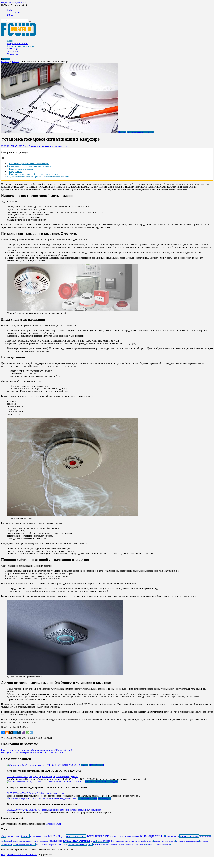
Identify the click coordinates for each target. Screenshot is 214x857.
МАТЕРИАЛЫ (96, 765)
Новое (10, 41)
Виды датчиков (15, 171)
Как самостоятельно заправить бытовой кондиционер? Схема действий (36, 750)
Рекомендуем (111, 781)
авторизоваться (53, 823)
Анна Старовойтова (33, 146)
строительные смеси (117, 844)
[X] (11, 732)
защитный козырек (11, 841)
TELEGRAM (13, 12)
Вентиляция (13, 48)
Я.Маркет (12, 15)
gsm (3, 835)
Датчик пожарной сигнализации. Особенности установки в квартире (39, 177)
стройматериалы (61, 776)
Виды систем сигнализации (21, 169)
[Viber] (23, 732)
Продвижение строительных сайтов (19, 854)
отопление (83, 810)
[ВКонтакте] (3, 732)
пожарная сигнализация (187, 841)
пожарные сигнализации (55, 146)
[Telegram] (31, 732)
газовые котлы (173, 836)
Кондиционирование (17, 43)
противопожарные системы (51, 844)
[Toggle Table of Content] (3, 158)
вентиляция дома (98, 836)
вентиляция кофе (117, 836)
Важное (15, 61)
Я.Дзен (10, 10)
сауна (90, 844)
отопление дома (121, 841)
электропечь (166, 844)
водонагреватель (55, 793)
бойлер (42, 793)
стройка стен (45, 776)
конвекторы (71, 810)
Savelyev (33, 810)
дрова (44, 810)
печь (151, 841)
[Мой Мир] (15, 732)
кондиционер (55, 840)
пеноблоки (144, 841)
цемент (74, 776)
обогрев (99, 841)
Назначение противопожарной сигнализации (29, 163)
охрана (131, 841)
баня (18, 836)
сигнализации (101, 844)
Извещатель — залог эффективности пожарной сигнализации (32, 752)
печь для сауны (170, 841)
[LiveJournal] (19, 732)
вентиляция (56, 836)
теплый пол (95, 810)
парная (137, 841)
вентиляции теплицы (38, 836)
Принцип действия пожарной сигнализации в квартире (33, 174)
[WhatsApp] (27, 732)
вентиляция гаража (76, 836)
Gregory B (33, 776)
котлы (93, 841)
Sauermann (11, 836)
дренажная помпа (189, 836)
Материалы (12, 54)
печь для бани (159, 841)
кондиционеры (76, 840)
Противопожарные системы (21, 46)
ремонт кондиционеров (77, 844)
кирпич (36, 841)
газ (39, 810)
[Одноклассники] (7, 732)
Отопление (12, 51)
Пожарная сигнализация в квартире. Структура (30, 166)
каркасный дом (56, 810)
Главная (5, 61)
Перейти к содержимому (13, 2)
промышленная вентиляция (24, 844)
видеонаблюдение (131, 836)
